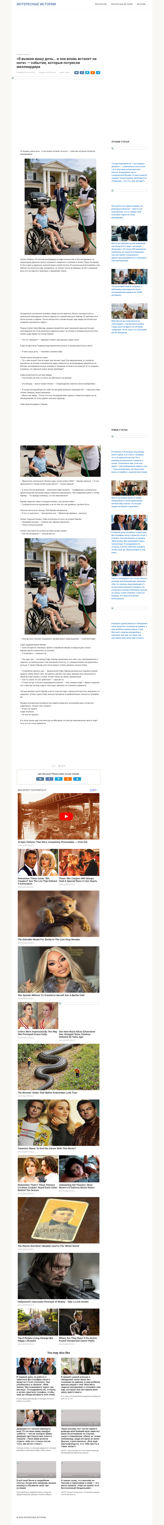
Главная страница (23, 54)
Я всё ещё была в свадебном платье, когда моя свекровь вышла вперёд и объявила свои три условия (36, 1484)
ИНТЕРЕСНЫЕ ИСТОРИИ (36, 4)
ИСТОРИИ (141, 4)
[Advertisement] (82, 29)
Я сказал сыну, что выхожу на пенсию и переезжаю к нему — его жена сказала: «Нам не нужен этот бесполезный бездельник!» (80, 1484)
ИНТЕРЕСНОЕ (101, 4)
